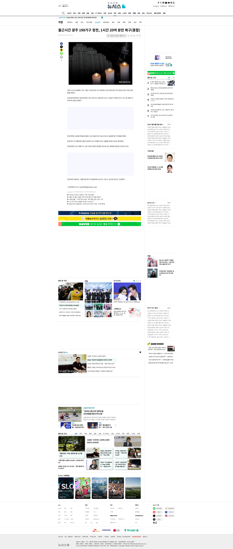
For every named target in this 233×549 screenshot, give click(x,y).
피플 (149, 256)
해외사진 (120, 508)
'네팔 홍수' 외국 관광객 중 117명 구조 (70, 454)
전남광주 (97, 22)
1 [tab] (134, 280)
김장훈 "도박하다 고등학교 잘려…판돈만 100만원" (99, 441)
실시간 (69, 13)
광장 (139, 13)
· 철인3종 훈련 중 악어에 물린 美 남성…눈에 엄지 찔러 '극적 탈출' (161, 363)
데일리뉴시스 (96, 519)
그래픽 (111, 512)
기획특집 (95, 515)
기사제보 (106, 537)
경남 (135, 22)
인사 (86, 522)
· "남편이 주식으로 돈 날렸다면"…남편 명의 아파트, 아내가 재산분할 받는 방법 (161, 357)
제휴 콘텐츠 (157, 13)
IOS (136, 522)
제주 (140, 22)
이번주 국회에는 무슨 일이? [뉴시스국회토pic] (127, 302)
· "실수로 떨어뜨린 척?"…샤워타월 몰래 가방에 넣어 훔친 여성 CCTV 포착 (161, 360)
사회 (104, 13)
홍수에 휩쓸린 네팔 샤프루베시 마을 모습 (70, 315)
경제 (83, 13)
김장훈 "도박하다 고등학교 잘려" (96, 356)
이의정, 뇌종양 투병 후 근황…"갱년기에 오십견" (101, 364)
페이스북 (171, 512)
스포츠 (125, 13)
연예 (129, 13)
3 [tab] (138, 280)
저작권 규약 (93, 537)
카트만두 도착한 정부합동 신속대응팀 (69, 305)
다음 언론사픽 (171, 508)
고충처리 (100, 537)
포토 (143, 13)
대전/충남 (106, 22)
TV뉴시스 (149, 13)
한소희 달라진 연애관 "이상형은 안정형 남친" (100, 371)
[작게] (137, 35)
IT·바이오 (98, 13)
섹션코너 (87, 519)
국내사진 (112, 508)
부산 (82, 22)
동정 (97, 522)
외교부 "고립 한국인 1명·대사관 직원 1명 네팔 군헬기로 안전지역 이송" (121, 464)
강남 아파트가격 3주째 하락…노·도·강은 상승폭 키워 (120, 313)
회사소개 (60, 537)
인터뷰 (86, 515)
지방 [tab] (169, 77)
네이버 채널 (159, 508)
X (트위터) (159, 516)
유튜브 (159, 512)
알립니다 (145, 537)
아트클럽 (87, 512)
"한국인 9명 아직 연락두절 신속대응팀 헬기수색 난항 (93, 412)
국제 (79, 13)
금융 (87, 13)
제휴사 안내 (77, 537)
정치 (74, 13)
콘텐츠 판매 (85, 537)
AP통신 (137, 508)
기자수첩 (150, 151)
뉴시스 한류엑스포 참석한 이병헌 (68, 309)
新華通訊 (137, 512)
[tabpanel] (127, 294)
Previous (59, 425)
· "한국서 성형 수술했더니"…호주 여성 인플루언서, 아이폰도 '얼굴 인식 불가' (161, 353)
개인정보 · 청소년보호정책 (123, 537)
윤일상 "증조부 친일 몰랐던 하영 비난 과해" (99, 360)
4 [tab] (140, 280)
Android (137, 519)
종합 (76, 434)
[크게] (139, 35)
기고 (94, 512)
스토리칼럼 (95, 508)
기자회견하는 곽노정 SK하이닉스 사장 (69, 302)
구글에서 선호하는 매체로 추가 (117, 36)
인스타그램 (171, 516)
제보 (164, 13)
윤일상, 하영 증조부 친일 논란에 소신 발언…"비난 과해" (105, 453)
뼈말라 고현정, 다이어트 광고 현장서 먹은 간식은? (101, 367)
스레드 (159, 519)
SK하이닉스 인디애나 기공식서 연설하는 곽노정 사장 (71, 312)
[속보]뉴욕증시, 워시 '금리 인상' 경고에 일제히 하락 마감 (77, 17)
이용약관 (113, 537)
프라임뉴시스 (163, 6)
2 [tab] (136, 280)
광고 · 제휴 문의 (69, 537)
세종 (76, 22)
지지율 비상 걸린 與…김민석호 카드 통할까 (78, 427)
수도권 (110, 13)
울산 (113, 22)
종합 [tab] (173, 77)
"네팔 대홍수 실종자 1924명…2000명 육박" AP (71, 461)
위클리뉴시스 (171, 6)
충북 (124, 22)
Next (115, 425)
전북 (129, 22)
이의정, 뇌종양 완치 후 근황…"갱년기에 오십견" (121, 453)
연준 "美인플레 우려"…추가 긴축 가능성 (105, 427)
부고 (91, 522)
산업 (92, 13)
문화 (119, 13)
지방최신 (70, 22)
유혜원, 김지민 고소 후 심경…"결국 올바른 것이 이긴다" (71, 467)
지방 (115, 13)
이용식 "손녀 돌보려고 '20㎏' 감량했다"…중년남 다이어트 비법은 (106, 464)
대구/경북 (89, 22)
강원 (118, 22)
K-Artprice (156, 6)
